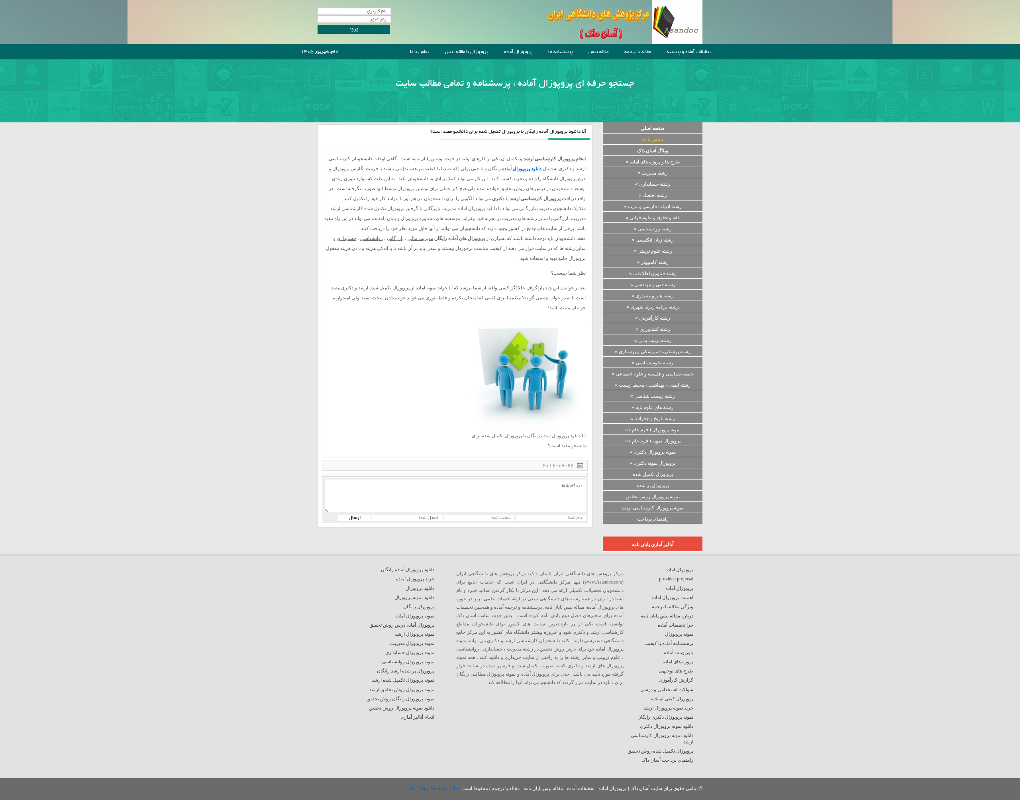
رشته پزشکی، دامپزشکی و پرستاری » (652, 351)
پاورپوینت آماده (678, 652)
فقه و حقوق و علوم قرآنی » (653, 217)
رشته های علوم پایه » (652, 407)
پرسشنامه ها (560, 52)
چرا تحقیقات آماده (675, 625)
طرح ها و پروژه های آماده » (653, 162)
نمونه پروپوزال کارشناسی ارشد (653, 508)
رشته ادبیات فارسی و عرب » (653, 206)
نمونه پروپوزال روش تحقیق (653, 496)
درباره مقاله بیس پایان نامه (667, 616)
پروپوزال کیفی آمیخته (672, 699)
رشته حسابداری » (652, 184)
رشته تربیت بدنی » (652, 340)
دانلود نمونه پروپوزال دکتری (666, 726)
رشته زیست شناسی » (652, 396)
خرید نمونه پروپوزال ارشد (668, 708)
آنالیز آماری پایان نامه (652, 544)
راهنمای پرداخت (653, 519)
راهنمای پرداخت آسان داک (667, 760)
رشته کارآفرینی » (652, 318)
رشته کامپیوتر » (653, 262)
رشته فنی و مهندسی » (652, 284)
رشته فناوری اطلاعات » (653, 273)
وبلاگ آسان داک (652, 150)
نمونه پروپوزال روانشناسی (408, 661)
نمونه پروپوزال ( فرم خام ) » (653, 429)
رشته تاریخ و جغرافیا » (652, 418)
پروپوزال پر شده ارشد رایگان (405, 671)
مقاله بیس (598, 52)
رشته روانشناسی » (653, 229)
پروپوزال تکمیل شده (653, 474)
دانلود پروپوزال (420, 588)
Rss (456, 788)
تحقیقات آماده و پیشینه (689, 52)
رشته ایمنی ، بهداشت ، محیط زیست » (652, 385)
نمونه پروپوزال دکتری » (653, 452)
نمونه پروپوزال (679, 634)
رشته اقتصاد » (653, 195)
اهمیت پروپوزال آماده (672, 597)
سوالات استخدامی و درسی (666, 689)
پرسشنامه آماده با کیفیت (668, 643)
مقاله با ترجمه (637, 52)
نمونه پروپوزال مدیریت (412, 643)
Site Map (418, 788)
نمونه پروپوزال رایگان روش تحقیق (400, 699)
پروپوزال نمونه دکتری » (653, 463)
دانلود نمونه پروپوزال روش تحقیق (401, 708)
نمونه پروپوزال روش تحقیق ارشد (401, 689)
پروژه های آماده (678, 661)
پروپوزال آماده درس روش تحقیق (401, 625)
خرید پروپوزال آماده (415, 579)
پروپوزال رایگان (418, 606)
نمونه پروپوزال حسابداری (409, 652)
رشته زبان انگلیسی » (653, 240)
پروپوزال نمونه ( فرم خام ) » (653, 441)
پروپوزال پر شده (653, 485)
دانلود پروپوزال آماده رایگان (407, 569)
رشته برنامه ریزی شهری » (653, 307)
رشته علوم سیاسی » (652, 363)
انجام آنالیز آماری (417, 717)
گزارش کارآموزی (676, 680)
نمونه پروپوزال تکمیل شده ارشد (403, 680)
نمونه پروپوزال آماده (414, 616)
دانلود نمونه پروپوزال (414, 597)
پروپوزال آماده (518, 52)
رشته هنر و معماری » (653, 296)
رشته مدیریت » (653, 173)
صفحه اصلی (653, 128)
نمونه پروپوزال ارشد (414, 634)
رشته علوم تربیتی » (653, 251)
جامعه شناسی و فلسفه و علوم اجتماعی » (653, 374)
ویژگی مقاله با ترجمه (672, 606)
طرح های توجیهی (676, 671)
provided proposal (676, 579)
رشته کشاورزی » (653, 329)
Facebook (440, 788)
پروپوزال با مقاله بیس (466, 52)
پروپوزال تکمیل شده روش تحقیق (660, 751)
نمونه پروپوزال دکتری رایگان (665, 717)
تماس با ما (419, 52)
